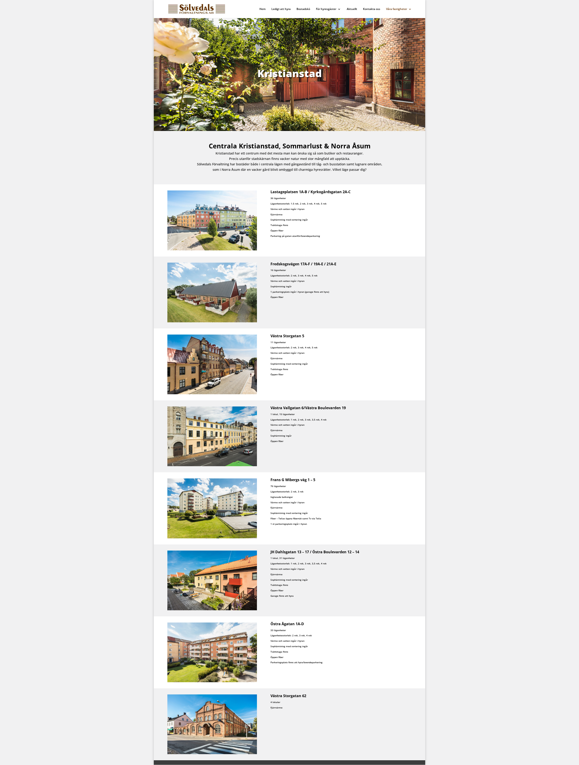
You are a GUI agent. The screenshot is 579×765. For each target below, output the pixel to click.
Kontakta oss (371, 9)
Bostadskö (303, 9)
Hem (262, 9)
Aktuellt (352, 9)
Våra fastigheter (396, 9)
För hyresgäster (326, 9)
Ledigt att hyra (281, 9)
